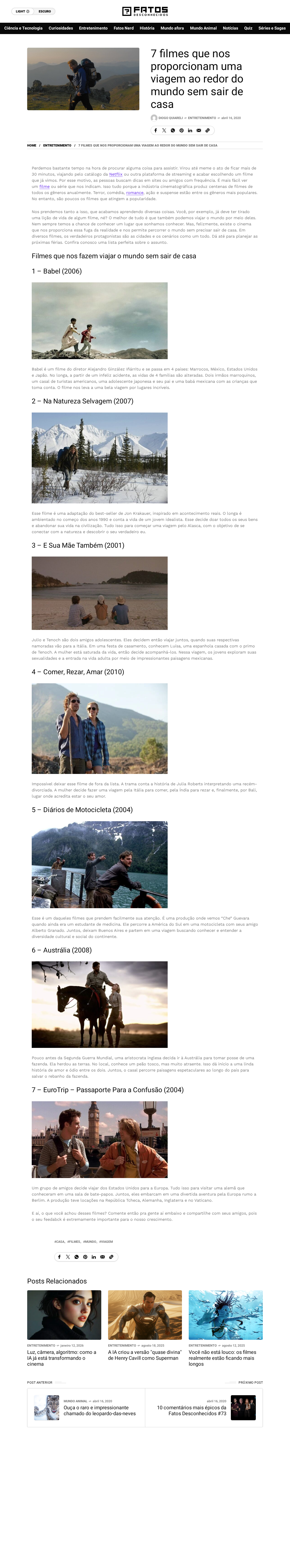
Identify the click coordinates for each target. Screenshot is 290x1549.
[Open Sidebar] (276, 52)
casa (60, 1241)
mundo (90, 1241)
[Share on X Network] (164, 130)
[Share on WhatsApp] (173, 130)
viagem (107, 1241)
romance (134, 192)
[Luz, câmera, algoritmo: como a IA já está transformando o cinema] (64, 1314)
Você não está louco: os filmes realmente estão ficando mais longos (222, 1358)
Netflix (116, 174)
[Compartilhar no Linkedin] (190, 130)
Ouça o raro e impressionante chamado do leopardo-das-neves (100, 1410)
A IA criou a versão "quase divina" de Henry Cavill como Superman (145, 1355)
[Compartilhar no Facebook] (155, 130)
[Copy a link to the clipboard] (207, 130)
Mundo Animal (75, 1401)
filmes (74, 1241)
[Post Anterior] (46, 1407)
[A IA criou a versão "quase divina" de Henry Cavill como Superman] (145, 1314)
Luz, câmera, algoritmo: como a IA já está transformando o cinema (61, 1358)
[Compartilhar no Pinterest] (181, 130)
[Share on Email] (198, 130)
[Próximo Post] (243, 1407)
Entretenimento (202, 118)
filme (44, 186)
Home (31, 145)
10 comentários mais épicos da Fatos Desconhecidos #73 (191, 1410)
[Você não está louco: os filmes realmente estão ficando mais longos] (226, 1314)
